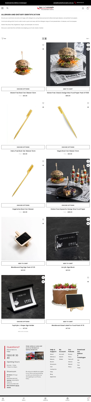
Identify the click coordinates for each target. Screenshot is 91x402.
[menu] (2, 8)
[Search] (7, 8)
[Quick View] (43, 49)
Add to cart (68, 89)
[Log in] (83, 8)
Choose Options (23, 89)
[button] (43, 38)
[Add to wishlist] (43, 45)
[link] (24, 399)
